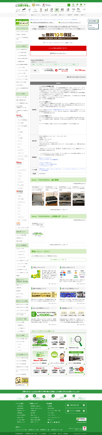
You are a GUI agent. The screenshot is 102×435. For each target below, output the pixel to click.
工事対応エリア (19, 238)
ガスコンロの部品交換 (21, 363)
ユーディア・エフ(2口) (22, 156)
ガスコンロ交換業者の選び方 (22, 89)
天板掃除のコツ (21, 325)
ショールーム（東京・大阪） (54, 410)
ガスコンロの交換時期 (21, 360)
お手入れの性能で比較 (22, 58)
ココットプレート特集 (22, 263)
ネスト (19, 208)
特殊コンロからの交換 (21, 82)
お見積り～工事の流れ (21, 34)
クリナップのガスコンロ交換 (22, 310)
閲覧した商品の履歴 (35, 419)
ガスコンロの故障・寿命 (21, 338)
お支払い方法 (20, 417)
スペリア (20, 144)
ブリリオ (20, 176)
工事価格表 (19, 412)
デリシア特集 (20, 122)
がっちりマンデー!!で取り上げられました (70, 22)
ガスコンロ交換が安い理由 (22, 357)
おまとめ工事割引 (21, 415)
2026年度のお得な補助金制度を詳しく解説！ (42, 22)
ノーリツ (20, 350)
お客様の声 (18, 287)
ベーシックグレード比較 (22, 76)
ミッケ (19, 211)
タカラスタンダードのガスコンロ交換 (21, 314)
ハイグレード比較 (21, 67)
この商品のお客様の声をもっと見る (57, 244)
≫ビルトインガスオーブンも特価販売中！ (49, 159)
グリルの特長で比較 (22, 52)
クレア (19, 167)
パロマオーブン (21, 254)
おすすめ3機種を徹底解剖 (22, 64)
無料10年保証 (19, 241)
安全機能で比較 (21, 61)
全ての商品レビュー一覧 (57, 259)
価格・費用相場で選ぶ (21, 100)
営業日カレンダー (21, 422)
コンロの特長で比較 (22, 55)
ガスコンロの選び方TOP (21, 49)
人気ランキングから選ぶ (21, 97)
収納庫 (17, 275)
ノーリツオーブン (21, 257)
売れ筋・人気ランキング (36, 408)
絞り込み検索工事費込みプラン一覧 (21, 107)
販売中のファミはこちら (57, 53)
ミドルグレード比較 (21, 73)
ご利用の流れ (20, 406)
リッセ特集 (20, 138)
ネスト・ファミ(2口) (22, 220)
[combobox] (62, 5)
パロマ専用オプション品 (21, 269)
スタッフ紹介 (51, 412)
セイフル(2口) (21, 159)
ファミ (19, 214)
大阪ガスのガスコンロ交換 (22, 307)
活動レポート (51, 419)
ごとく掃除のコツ (21, 328)
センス (19, 147)
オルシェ (20, 205)
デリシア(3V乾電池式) (22, 120)
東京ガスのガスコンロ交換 (22, 304)
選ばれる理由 (51, 408)
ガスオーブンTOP (20, 248)
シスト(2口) (20, 188)
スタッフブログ (19, 293)
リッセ (19, 135)
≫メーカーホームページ (45, 165)
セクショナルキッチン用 (23, 227)
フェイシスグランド (22, 170)
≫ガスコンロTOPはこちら (45, 162)
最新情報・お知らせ (35, 406)
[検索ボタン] (69, 5)
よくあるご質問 (20, 419)
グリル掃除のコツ (21, 331)
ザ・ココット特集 (21, 266)
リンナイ (20, 344)
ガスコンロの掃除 (20, 322)
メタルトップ (20, 153)
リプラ (19, 179)
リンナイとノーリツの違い (22, 79)
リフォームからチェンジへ (54, 417)
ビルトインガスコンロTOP (22, 31)
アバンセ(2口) (21, 185)
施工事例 (18, 290)
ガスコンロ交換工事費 (21, 235)
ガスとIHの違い (19, 85)
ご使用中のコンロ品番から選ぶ (22, 111)
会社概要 (50, 406)
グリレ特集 (20, 132)
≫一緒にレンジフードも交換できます (48, 164)
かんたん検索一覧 (35, 417)
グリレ (19, 129)
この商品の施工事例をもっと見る (57, 209)
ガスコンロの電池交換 (21, 374)
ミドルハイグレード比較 (22, 70)
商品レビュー (19, 296)
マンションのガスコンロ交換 (22, 370)
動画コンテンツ (19, 284)
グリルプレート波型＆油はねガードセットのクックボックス (61, 109)
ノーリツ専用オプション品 (22, 272)
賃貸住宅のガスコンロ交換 (22, 366)
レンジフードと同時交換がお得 (22, 38)
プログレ (20, 196)
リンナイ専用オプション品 (22, 260)
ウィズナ (20, 173)
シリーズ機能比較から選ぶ (22, 103)
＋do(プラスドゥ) (21, 202)
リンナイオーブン (21, 251)
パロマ (19, 347)
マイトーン (20, 141)
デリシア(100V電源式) (22, 126)
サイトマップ (19, 42)
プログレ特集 (20, 199)
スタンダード (20, 150)
